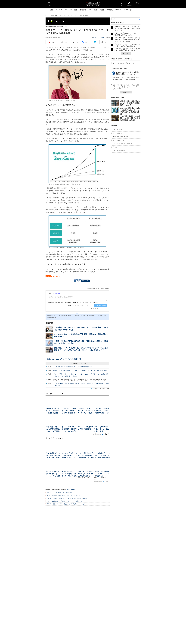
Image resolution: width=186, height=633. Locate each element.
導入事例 (118, 10)
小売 (90, 10)
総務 (75, 10)
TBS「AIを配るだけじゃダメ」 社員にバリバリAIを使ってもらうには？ (66, 504)
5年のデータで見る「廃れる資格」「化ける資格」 (60, 492)
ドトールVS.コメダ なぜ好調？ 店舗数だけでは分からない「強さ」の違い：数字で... (69, 429)
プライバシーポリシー (119, 150)
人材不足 (110, 10)
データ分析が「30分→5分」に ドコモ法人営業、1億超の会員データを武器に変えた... (102, 455)
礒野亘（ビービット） (98, 37)
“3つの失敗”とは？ (57, 276)
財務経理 (83, 10)
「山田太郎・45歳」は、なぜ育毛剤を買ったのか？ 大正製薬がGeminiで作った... (53, 429)
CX (66, 10)
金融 (95, 10)
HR (70, 10)
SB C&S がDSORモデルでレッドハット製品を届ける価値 (101, 429)
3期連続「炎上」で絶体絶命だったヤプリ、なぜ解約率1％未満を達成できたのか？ (130, 103)
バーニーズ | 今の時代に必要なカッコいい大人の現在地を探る (85, 474)
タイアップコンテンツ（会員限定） (123, 143)
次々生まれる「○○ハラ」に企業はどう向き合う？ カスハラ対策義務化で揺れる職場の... (69, 474)
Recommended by (97, 434)
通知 (66, 42)
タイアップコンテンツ (119, 140)
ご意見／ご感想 (117, 129)
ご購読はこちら (126, 92)
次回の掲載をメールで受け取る (101, 389)
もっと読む (126, 53)
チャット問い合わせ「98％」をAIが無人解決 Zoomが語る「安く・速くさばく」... (86, 455)
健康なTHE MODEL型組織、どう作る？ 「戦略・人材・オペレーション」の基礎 (80, 370)
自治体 (102, 10)
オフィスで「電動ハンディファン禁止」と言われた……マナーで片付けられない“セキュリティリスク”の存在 (127, 39)
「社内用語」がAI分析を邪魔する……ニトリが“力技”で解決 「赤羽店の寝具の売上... (101, 411)
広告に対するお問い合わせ (120, 136)
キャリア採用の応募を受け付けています (124, 63)
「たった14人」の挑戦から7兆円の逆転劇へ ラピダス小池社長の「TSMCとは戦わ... (69, 411)
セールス (59, 10)
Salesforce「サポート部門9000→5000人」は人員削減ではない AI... (69, 455)
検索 (138, 18)
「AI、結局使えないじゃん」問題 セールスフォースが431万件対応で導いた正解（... (53, 455)
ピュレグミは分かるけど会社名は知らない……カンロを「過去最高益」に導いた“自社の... (53, 474)
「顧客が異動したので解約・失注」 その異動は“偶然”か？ (72, 366)
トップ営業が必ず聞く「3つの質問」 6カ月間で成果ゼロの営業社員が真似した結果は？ (130, 118)
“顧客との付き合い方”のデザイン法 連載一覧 (63, 359)
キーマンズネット (72, 489)
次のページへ (85, 281)
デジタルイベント (130, 10)
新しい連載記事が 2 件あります (77, 363)
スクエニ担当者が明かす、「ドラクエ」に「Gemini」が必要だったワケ (65, 501)
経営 (51, 10)
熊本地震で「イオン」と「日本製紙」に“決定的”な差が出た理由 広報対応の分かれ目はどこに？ (127, 28)
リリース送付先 (117, 133)
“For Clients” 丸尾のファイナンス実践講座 (85, 428)
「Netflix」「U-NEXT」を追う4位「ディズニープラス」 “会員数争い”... (85, 411)
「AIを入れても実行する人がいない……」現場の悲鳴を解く (102, 474)
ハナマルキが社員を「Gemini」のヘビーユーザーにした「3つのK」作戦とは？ (67, 498)
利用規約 (115, 147)
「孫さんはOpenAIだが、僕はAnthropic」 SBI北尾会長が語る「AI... (53, 411)
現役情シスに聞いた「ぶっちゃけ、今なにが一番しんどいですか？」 (65, 495)
